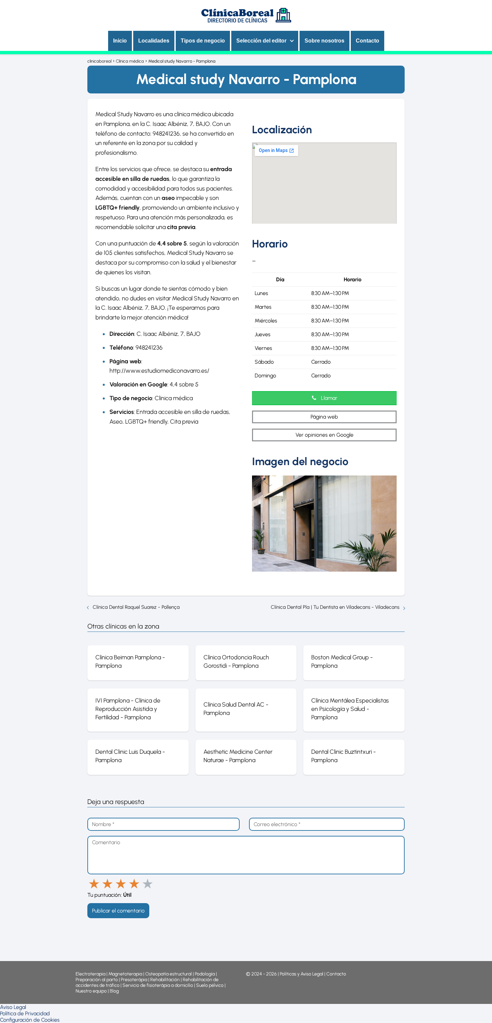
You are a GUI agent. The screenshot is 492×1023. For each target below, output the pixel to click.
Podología (205, 974)
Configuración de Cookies (30, 1020)
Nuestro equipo (91, 991)
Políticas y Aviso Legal (302, 974)
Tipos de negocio (203, 41)
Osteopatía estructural (168, 974)
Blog (114, 991)
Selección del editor (261, 41)
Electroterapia (90, 974)
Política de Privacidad (25, 1013)
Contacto (367, 41)
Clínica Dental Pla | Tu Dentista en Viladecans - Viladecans (335, 607)
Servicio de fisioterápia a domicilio (157, 985)
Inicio (120, 41)
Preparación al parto (97, 979)
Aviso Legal (13, 1007)
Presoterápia (134, 979)
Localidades (153, 41)
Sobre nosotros (324, 41)
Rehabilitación (165, 979)
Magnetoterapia (125, 974)
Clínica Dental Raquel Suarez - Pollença (136, 607)
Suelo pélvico (210, 985)
